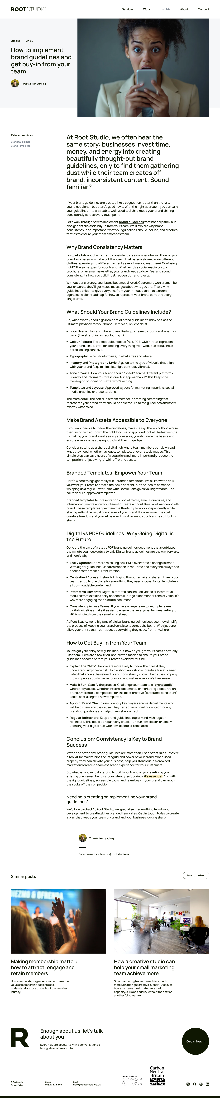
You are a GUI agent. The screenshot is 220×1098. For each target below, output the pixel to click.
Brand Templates (20, 145)
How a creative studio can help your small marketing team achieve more (144, 967)
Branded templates (80, 500)
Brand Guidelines (20, 141)
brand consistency (116, 255)
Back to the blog (196, 875)
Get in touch (147, 813)
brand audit (163, 685)
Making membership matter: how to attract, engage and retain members (44, 967)
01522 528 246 (53, 1084)
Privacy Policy (17, 1085)
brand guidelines (131, 222)
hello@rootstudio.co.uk (87, 1084)
